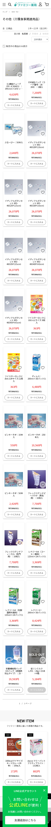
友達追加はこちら (25, 820)
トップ (5, 12)
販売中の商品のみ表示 (16, 46)
